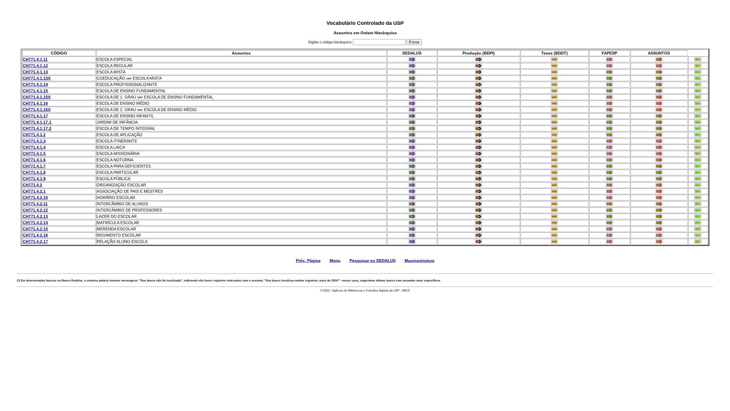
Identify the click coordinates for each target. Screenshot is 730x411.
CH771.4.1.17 (35, 116)
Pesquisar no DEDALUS (373, 260)
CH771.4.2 (32, 185)
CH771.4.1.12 (35, 65)
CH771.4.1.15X (36, 97)
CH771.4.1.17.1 (37, 122)
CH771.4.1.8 (34, 172)
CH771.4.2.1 (34, 191)
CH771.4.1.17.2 (37, 128)
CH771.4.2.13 (35, 216)
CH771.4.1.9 (34, 178)
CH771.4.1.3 (34, 141)
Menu (335, 260)
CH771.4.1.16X (36, 109)
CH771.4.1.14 (35, 84)
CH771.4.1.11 (35, 59)
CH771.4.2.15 (35, 229)
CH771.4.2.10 (35, 197)
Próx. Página (308, 260)
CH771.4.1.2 (34, 134)
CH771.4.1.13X (36, 78)
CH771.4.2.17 (35, 241)
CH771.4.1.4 (34, 147)
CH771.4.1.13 (35, 72)
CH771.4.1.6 (34, 160)
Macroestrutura (419, 260)
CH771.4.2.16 (35, 235)
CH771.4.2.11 (35, 204)
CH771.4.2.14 (35, 222)
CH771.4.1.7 (34, 166)
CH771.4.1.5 (34, 153)
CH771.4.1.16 (35, 103)
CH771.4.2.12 (35, 210)
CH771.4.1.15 (35, 90)
